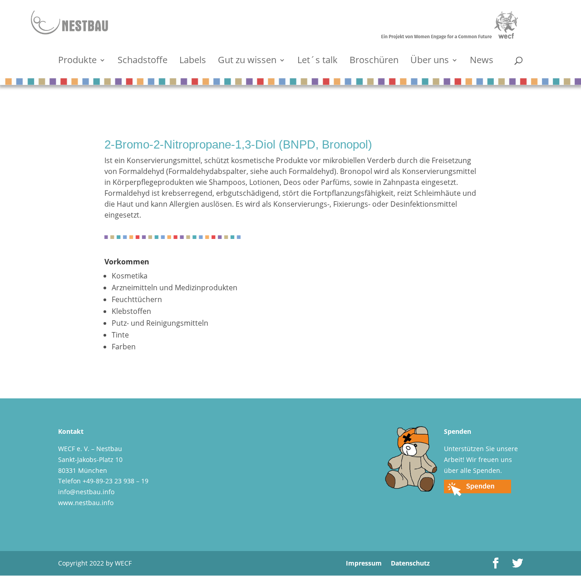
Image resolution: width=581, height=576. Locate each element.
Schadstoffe (142, 61)
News (481, 61)
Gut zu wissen (247, 61)
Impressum (364, 563)
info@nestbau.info (86, 491)
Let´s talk (317, 61)
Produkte (77, 61)
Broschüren (374, 61)
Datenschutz (410, 563)
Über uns (429, 61)
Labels (192, 61)
